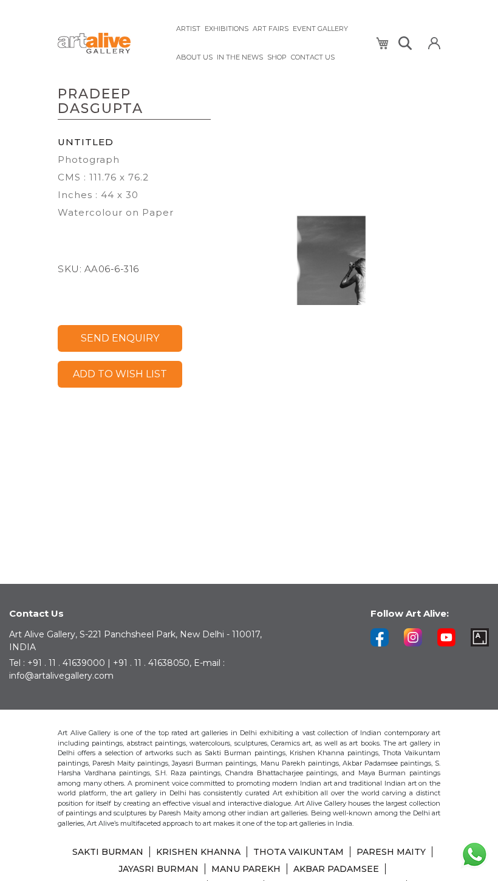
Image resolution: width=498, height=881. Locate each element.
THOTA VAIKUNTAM (298, 851)
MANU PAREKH (246, 868)
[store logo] (109, 43)
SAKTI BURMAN (107, 851)
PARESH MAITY (391, 851)
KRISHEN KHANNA (198, 851)
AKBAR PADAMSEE (336, 868)
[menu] (268, 43)
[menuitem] (188, 29)
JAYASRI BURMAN (158, 868)
